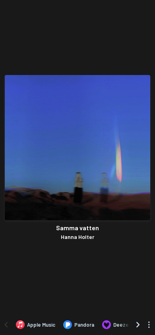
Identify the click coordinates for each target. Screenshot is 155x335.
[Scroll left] (6, 324)
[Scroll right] (138, 324)
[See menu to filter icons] (149, 324)
